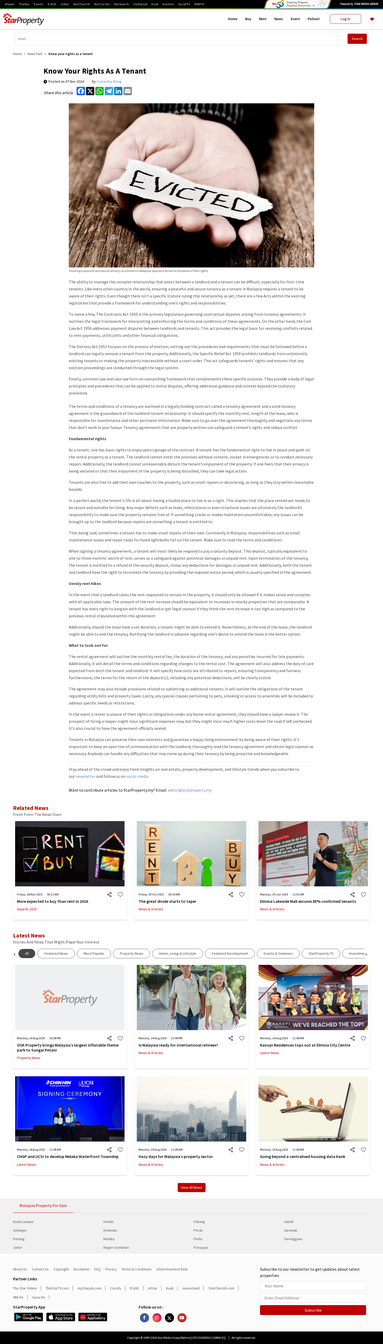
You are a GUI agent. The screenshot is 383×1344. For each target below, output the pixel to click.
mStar (65, 4)
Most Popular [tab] (94, 953)
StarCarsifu (102, 4)
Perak (198, 1230)
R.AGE (52, 4)
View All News (191, 1187)
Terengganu (293, 1239)
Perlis (198, 1239)
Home (232, 18)
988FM (199, 4)
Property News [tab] (131, 953)
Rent (263, 18)
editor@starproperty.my (189, 790)
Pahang (199, 1221)
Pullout (314, 18)
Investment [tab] (358, 953)
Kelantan (110, 1230)
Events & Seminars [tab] (278, 953)
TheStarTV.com (57, 1288)
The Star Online (25, 1288)
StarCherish (81, 4)
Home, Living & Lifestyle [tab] (177, 953)
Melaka (108, 1239)
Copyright (61, 1269)
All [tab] (27, 953)
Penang (19, 1239)
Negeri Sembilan (116, 1247)
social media (137, 776)
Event (295, 18)
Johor (17, 1247)
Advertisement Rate (172, 1269)
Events (39, 4)
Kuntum (168, 4)
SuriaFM (184, 4)
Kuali (154, 4)
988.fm (18, 1297)
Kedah (108, 1221)
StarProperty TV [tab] (320, 953)
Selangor (20, 1230)
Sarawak (290, 1230)
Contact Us (40, 1269)
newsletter (85, 776)
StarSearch (121, 4)
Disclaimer (81, 1269)
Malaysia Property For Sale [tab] (43, 1205)
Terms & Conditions (136, 1269)
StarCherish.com (221, 1288)
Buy (248, 18)
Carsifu (115, 1288)
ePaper (10, 4)
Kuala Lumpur (23, 1221)
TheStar (24, 4)
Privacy (111, 1269)
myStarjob (140, 4)
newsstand (191, 1288)
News (278, 18)
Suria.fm (38, 1297)
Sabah (289, 1221)
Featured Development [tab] (230, 953)
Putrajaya (201, 1247)
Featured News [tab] (56, 953)
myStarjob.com (89, 1288)
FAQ (97, 1269)
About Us (20, 1269)
